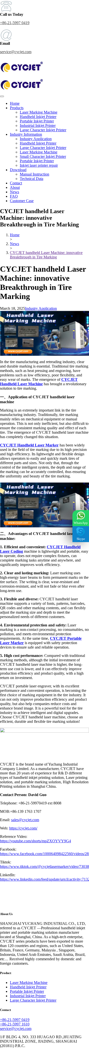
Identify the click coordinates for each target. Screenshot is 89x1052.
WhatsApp (81, 523)
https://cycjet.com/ (23, 828)
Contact (16, 183)
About (15, 187)
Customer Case (22, 201)
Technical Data (31, 179)
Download (18, 170)
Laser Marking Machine (38, 112)
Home (15, 103)
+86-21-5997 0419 (14, 23)
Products (16, 108)
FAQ (14, 196)
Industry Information (26, 134)
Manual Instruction (34, 174)
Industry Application (36, 139)
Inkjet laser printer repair (39, 165)
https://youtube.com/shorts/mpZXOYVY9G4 (35, 841)
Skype (81, 539)
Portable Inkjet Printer (37, 121)
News (14, 192)
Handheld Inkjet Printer (38, 117)
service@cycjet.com (15, 52)
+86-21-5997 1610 (14, 1024)
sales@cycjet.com (25, 820)
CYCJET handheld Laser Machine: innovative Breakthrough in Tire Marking (46, 255)
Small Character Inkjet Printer (43, 156)
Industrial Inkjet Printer (38, 125)
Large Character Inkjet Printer (43, 130)
